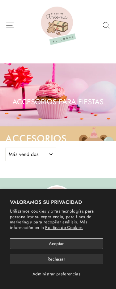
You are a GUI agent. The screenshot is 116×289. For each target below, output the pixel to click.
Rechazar (56, 259)
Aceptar (56, 243)
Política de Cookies (64, 227)
